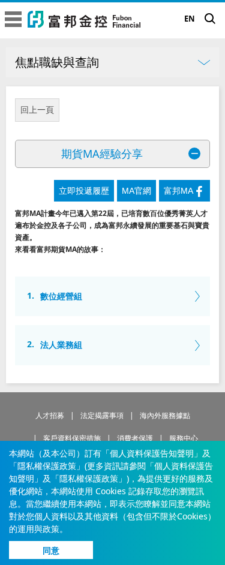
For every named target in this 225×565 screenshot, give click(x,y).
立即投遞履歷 (84, 191)
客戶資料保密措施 (72, 438)
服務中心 (183, 438)
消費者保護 (135, 438)
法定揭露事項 (102, 415)
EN (189, 18)
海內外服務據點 (165, 415)
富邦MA (178, 191)
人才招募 (49, 415)
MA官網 (136, 191)
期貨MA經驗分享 (102, 153)
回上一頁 (37, 110)
